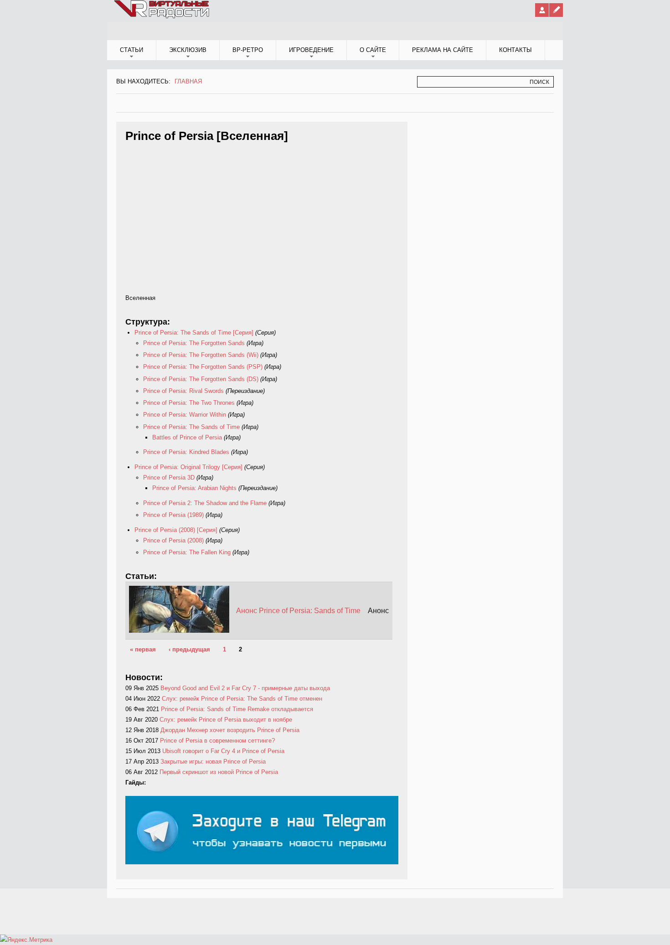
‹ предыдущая (189, 649)
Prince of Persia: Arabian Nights (194, 488)
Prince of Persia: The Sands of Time (191, 426)
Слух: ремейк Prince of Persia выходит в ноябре (226, 719)
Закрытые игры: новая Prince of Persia (213, 761)
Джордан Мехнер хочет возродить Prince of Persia (229, 730)
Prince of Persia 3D (169, 477)
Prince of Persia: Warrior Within (184, 414)
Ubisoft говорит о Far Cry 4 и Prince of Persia (223, 751)
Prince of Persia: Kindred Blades (186, 452)
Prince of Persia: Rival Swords (183, 390)
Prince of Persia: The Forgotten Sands (195, 343)
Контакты (515, 49)
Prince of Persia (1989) (173, 514)
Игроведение (311, 49)
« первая (143, 649)
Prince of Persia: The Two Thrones (189, 402)
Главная (188, 81)
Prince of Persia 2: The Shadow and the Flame (205, 503)
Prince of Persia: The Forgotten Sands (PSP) (203, 366)
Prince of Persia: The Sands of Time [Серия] (193, 332)
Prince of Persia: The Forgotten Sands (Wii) (200, 354)
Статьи (131, 49)
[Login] (542, 10)
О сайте (373, 49)
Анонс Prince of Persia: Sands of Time (298, 611)
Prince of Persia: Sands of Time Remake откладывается (237, 709)
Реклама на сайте (442, 49)
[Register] (556, 10)
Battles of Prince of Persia (187, 437)
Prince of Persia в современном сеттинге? (217, 740)
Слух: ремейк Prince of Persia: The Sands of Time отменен (242, 698)
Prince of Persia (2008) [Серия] (175, 530)
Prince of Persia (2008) (173, 540)
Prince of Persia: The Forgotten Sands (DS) (200, 379)
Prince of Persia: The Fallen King (187, 552)
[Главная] (162, 16)
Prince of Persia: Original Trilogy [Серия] (188, 467)
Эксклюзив (187, 49)
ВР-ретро (247, 49)
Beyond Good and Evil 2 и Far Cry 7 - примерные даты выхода (245, 688)
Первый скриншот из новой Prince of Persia (219, 772)
